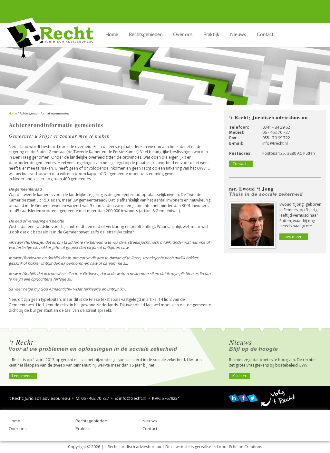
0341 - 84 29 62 (276, 127)
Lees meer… (294, 236)
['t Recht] (50, 37)
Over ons (18, 428)
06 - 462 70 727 (276, 132)
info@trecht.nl (275, 143)
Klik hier (239, 376)
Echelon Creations (245, 446)
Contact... (240, 163)
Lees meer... (23, 376)
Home (14, 421)
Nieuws (149, 421)
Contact (149, 428)
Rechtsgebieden (91, 421)
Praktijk (82, 428)
